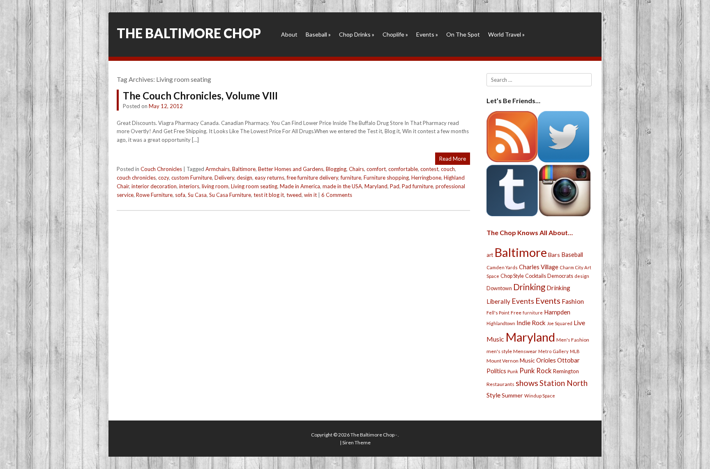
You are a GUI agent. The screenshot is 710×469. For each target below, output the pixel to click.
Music (527, 360)
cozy (163, 177)
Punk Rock (535, 370)
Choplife (395, 34)
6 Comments (336, 195)
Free (516, 313)
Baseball (318, 34)
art (489, 255)
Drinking (529, 287)
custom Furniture (191, 177)
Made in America (300, 186)
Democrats (560, 276)
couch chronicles (136, 177)
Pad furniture (417, 186)
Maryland (375, 186)
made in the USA (342, 186)
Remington (566, 371)
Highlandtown (500, 323)
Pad (394, 186)
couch (448, 169)
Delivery (224, 177)
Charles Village (538, 266)
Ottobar (568, 360)
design (244, 177)
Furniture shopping (386, 177)
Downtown (499, 288)
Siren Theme (356, 442)
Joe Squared (559, 323)
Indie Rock (531, 322)
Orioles (546, 360)
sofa (180, 195)
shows (527, 383)
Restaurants (500, 384)
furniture (351, 177)
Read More (452, 158)
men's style (499, 351)
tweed (294, 195)
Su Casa (197, 195)
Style (493, 395)
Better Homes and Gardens (290, 169)
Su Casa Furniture (230, 195)
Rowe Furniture (154, 195)
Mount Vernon (502, 361)
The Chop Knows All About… (529, 232)
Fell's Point (497, 312)
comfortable (403, 169)
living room (215, 186)
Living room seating (254, 186)
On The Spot (463, 34)
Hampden (557, 312)
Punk (512, 371)
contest (429, 169)
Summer (512, 395)
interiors (189, 186)
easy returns (269, 177)
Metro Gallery (553, 351)
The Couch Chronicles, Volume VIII (200, 96)
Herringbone (426, 177)
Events (427, 34)
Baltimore (244, 169)
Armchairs (217, 169)
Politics (496, 370)
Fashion (573, 301)
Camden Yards (502, 267)
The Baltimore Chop (189, 33)
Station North (563, 383)
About (289, 34)
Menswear (525, 351)
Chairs (356, 169)
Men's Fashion (572, 340)
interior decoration (154, 186)
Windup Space (539, 395)
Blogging (336, 169)
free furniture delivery (312, 177)
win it (310, 195)
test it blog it (269, 195)
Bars (554, 254)
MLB (575, 351)
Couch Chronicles (161, 169)
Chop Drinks (356, 34)
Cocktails (535, 276)
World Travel (506, 34)
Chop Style (512, 276)
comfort (376, 169)
